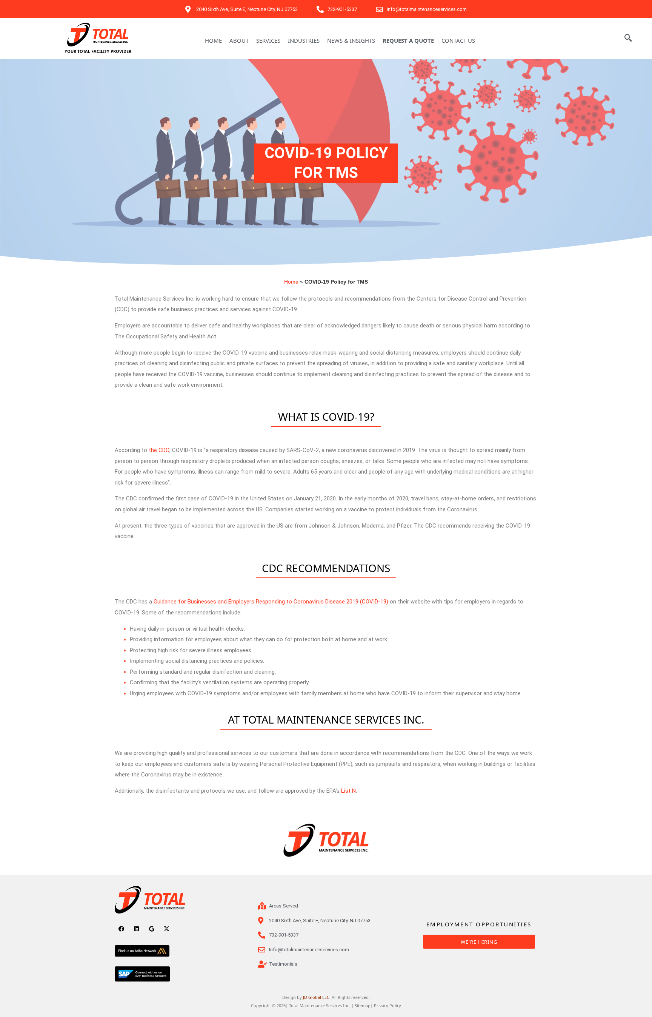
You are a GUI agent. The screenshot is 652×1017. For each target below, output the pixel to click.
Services (268, 40)
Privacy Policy (387, 1005)
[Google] (151, 929)
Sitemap (363, 1005)
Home (213, 40)
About (239, 40)
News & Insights (351, 40)
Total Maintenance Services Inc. (319, 1005)
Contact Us (458, 40)
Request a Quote (408, 40)
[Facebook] (121, 929)
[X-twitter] (166, 929)
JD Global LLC (316, 997)
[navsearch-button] (628, 38)
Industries (304, 40)
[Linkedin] (136, 929)
